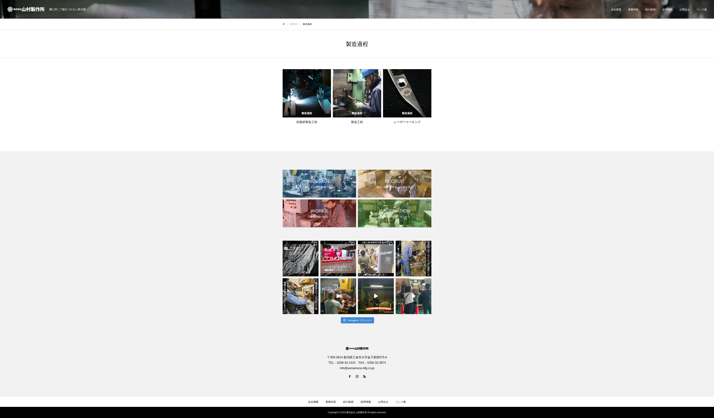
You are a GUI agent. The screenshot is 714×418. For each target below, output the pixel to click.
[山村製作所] (26, 9)
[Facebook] (349, 376)
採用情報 (667, 9)
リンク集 (702, 9)
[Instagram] (357, 376)
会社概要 (616, 9)
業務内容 (633, 9)
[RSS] (364, 376)
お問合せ (684, 9)
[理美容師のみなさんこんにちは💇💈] (301, 259)
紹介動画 (650, 9)
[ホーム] (284, 24)
